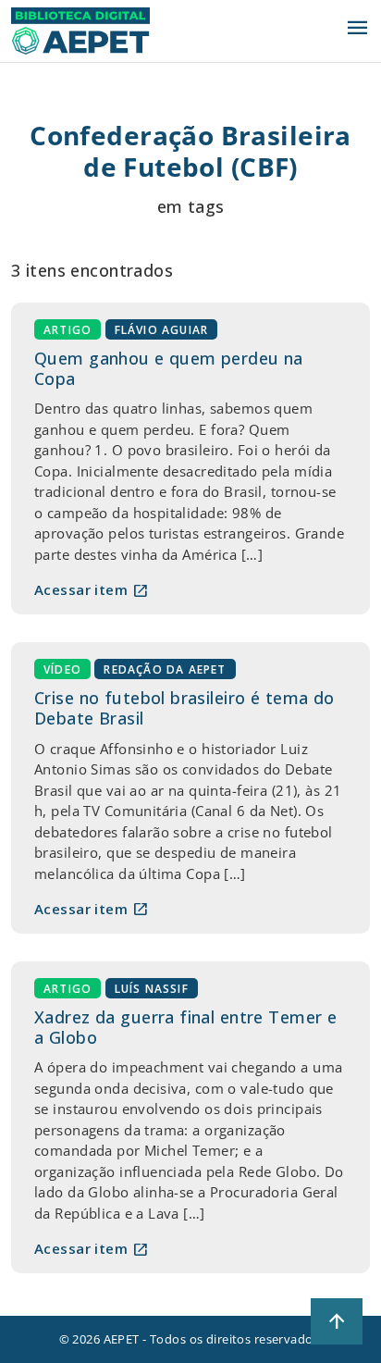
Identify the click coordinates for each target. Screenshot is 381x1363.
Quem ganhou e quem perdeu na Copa (168, 368)
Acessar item (91, 590)
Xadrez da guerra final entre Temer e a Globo (185, 1027)
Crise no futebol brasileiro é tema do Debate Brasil (184, 708)
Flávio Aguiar (162, 330)
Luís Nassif (152, 989)
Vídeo (62, 669)
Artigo (67, 330)
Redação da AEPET (165, 669)
